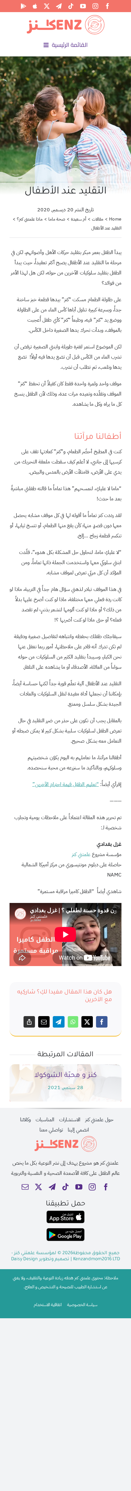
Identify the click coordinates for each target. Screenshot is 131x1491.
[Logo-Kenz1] (65, 16)
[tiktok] (71, 6)
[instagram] (95, 6)
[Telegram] (58, 1022)
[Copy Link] (29, 1022)
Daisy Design (24, 1259)
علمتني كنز (81, 854)
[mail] (25, 1186)
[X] (87, 1022)
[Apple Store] (35, 6)
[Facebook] (101, 1022)
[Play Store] (23, 6)
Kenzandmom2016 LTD (96, 1259)
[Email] (44, 1022)
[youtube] (83, 6)
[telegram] (59, 6)
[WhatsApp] (73, 1022)
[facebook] (107, 6)
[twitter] (47, 6)
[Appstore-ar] (65, 1213)
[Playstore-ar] (65, 1230)
